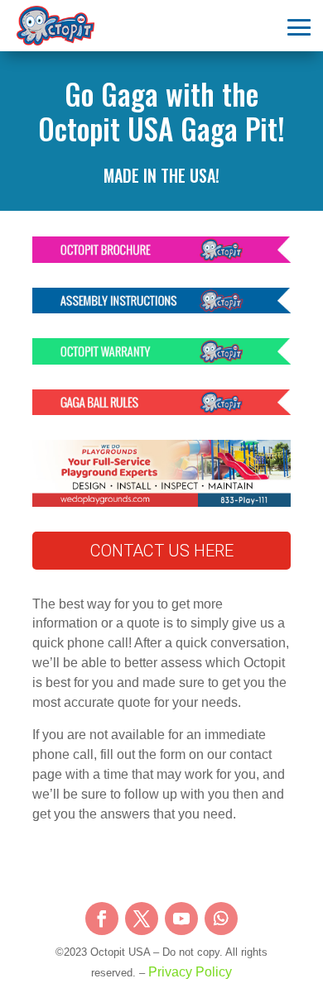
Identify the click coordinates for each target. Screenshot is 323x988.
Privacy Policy (190, 972)
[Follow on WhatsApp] (221, 918)
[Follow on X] (141, 918)
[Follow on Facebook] (101, 918)
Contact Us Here (162, 551)
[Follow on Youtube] (181, 918)
